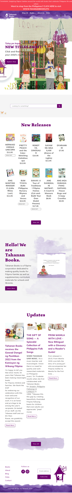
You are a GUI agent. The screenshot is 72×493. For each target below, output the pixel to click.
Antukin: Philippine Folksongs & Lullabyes (36, 389)
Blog (7, 474)
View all (36, 222)
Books (7, 467)
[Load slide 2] (34, 87)
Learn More (11, 288)
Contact (8, 480)
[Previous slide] (29, 87)
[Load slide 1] (33, 87)
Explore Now (11, 61)
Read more (10, 425)
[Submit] (59, 106)
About (7, 470)
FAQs (7, 477)
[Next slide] (38, 87)
